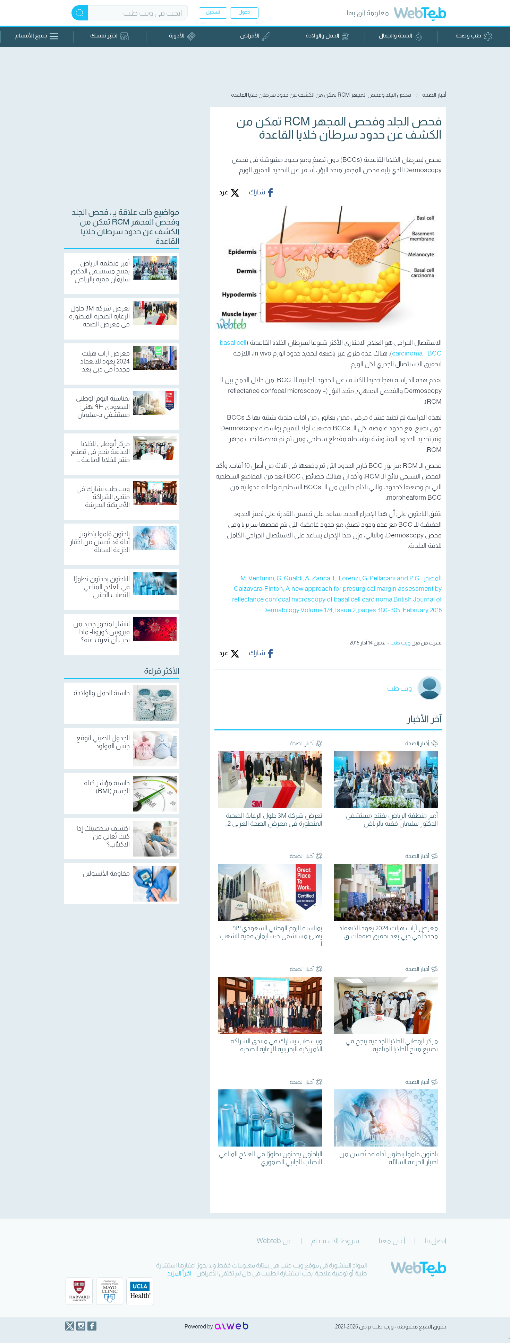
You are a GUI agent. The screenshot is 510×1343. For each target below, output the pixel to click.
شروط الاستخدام (335, 1241)
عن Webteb (274, 1241)
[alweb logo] (231, 1326)
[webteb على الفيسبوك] (91, 1326)
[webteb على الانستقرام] (80, 1326)
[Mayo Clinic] (109, 1291)
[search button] (79, 12)
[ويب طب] (420, 15)
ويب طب (400, 643)
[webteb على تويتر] (69, 1326)
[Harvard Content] (79, 1291)
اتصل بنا (435, 1241)
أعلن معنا (392, 1241)
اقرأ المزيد (179, 1273)
